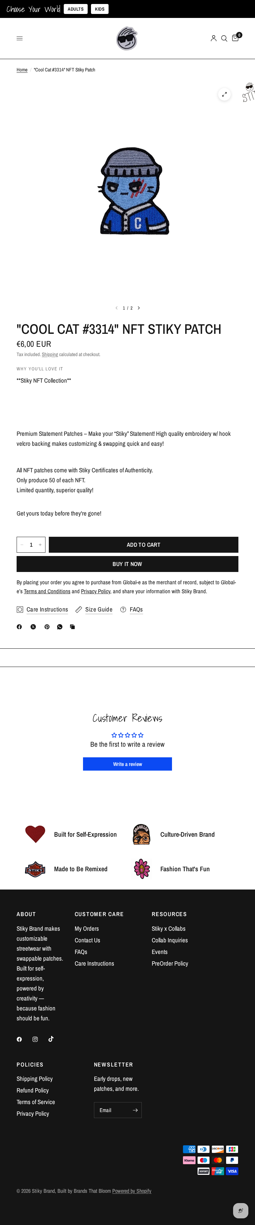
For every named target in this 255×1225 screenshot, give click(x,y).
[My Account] (214, 38)
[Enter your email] (135, 1110)
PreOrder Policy (170, 963)
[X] (35, 627)
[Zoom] (224, 94)
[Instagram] (40, 1039)
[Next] (138, 308)
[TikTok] (55, 1039)
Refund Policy (33, 1090)
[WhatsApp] (61, 627)
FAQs (81, 952)
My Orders (87, 928)
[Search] (224, 38)
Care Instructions (94, 963)
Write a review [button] (127, 764)
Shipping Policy (35, 1079)
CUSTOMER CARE (99, 914)
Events (160, 952)
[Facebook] (21, 627)
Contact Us (87, 940)
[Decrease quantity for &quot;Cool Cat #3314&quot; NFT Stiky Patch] (22, 544)
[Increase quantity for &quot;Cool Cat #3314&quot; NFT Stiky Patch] (40, 544)
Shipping (50, 354)
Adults (76, 9)
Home (22, 69)
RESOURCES (169, 914)
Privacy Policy (33, 1113)
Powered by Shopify (131, 1190)
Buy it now (127, 564)
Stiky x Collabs (169, 928)
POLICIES (30, 1065)
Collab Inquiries (170, 940)
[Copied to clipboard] (74, 627)
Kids (100, 9)
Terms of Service (36, 1102)
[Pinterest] (48, 627)
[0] (234, 38)
